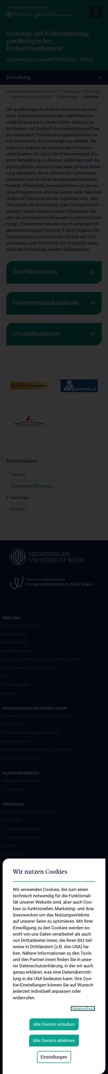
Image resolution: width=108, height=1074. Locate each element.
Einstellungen (54, 1057)
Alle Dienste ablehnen (54, 1040)
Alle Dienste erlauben (54, 1024)
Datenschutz (83, 1008)
